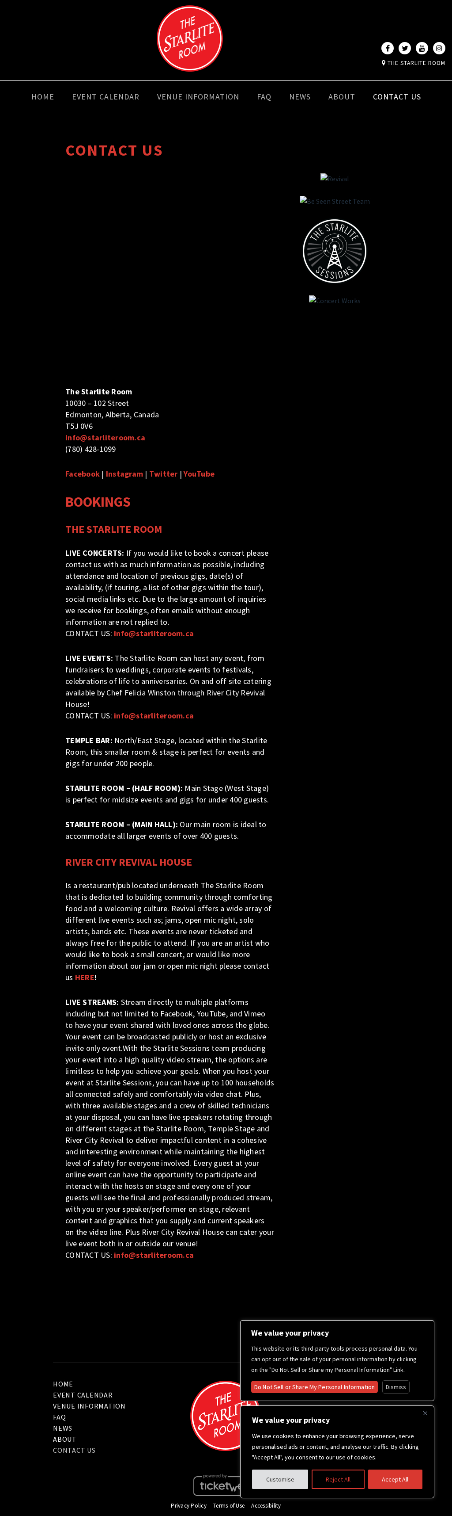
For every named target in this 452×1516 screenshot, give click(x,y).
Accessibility (266, 1505)
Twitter (163, 474)
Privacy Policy (189, 1505)
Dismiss (396, 1387)
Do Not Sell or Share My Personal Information (314, 1387)
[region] (337, 1451)
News (300, 97)
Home (42, 97)
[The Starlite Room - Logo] (190, 65)
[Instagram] (439, 48)
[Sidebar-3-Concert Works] (335, 301)
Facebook (82, 474)
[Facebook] (387, 48)
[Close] (425, 1413)
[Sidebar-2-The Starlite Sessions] (334, 251)
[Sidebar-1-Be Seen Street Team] (335, 201)
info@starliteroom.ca (105, 437)
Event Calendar (105, 97)
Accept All (395, 1479)
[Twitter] (405, 48)
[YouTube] (422, 48)
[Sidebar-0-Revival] (334, 179)
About (341, 97)
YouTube (199, 474)
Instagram (124, 474)
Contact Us (397, 97)
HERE (84, 977)
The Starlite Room (415, 63)
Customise (280, 1479)
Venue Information (198, 97)
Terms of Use (229, 1505)
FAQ (264, 97)
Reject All (338, 1479)
